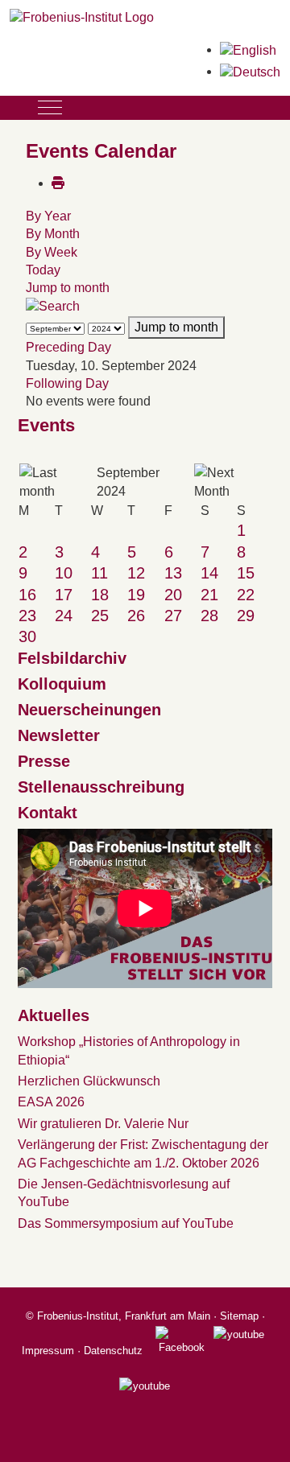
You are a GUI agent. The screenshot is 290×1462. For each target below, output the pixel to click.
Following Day (67, 383)
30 (27, 636)
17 (63, 594)
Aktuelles (53, 1015)
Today (43, 270)
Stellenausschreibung (101, 787)
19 (136, 594)
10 (63, 573)
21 (209, 594)
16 (27, 594)
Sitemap (239, 1316)
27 (173, 615)
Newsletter (59, 735)
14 (209, 573)
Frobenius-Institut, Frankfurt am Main (123, 1316)
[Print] (58, 183)
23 (27, 615)
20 (173, 594)
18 (100, 594)
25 (100, 615)
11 (99, 573)
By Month (53, 234)
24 (63, 615)
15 (246, 573)
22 (246, 594)
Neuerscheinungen (89, 710)
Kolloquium (62, 684)
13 (173, 573)
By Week (51, 252)
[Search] (53, 306)
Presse (44, 761)
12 (136, 573)
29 (246, 615)
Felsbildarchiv (72, 658)
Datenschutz (113, 1351)
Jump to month (68, 287)
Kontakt (47, 813)
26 (136, 615)
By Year (48, 216)
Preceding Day (68, 347)
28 (209, 615)
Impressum (48, 1351)
